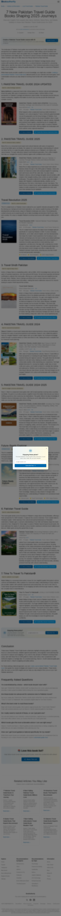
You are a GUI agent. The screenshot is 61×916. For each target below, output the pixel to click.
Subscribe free (29, 465)
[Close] (46, 448)
